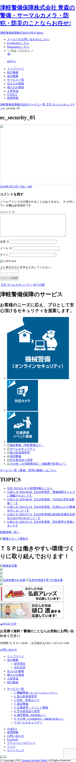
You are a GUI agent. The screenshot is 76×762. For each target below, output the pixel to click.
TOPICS (12, 94)
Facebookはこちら (18, 43)
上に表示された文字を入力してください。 (27, 267)
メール (6, 248)
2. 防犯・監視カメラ (27, 700)
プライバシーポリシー (21, 742)
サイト (4, 254)
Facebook (12, 739)
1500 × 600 (25, 186)
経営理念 (19, 663)
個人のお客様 (15, 87)
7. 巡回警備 (21, 703)
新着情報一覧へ (10, 532)
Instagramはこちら (18, 46)
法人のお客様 (15, 83)
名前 (4, 241)
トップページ (15, 68)
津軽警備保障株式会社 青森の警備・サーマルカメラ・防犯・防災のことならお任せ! (37, 15)
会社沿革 (19, 667)
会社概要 (12, 76)
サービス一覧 (15, 79)
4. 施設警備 (30, 715)
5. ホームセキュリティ (28, 722)
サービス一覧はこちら (28, 470)
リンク (11, 746)
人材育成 (12, 91)
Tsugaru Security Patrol (34, 760)
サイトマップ (15, 750)
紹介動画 (12, 72)
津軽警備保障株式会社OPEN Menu (21, 32)
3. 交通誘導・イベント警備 (31, 707)
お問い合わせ (8, 649)
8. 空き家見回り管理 (27, 711)
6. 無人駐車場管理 (25, 696)
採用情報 (12, 97)
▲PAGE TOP (8, 623)
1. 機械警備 (36, 692)
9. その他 (39, 718)
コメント (7, 211)
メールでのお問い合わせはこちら (28, 39)
